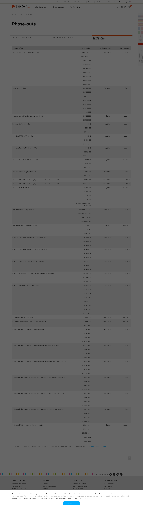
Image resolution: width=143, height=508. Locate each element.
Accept (71, 503)
